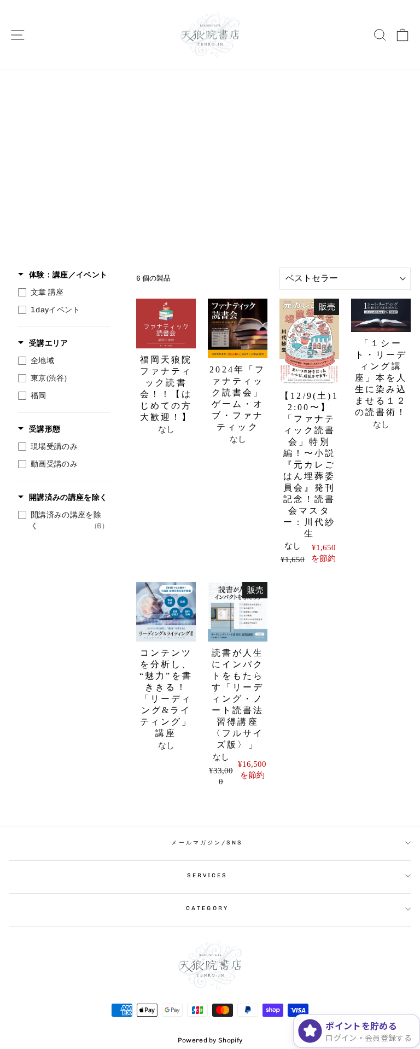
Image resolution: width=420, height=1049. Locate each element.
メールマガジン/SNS (207, 842)
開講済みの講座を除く (68, 497)
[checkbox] (61, 292)
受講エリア (48, 343)
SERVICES (207, 875)
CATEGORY (207, 908)
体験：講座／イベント (68, 274)
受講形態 (44, 429)
